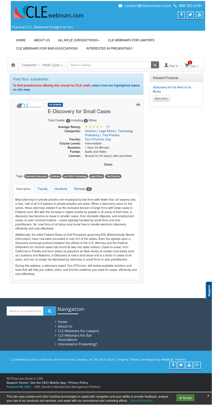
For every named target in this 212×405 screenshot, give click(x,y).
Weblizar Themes (173, 359)
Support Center (17, 382)
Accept (187, 398)
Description (23, 189)
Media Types (51, 65)
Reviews (82, 189)
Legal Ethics (107, 131)
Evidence (55, 176)
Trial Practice (111, 135)
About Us (42, 40)
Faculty (43, 189)
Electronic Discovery (36, 176)
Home (21, 40)
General (90, 131)
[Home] (13, 65)
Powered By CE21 (19, 387)
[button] (138, 104)
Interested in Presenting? (109, 48)
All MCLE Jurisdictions (78, 40)
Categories (29, 65)
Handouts (61, 189)
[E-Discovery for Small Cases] (29, 106)
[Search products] (155, 64)
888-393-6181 (190, 5)
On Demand (55, 104)
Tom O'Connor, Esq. (98, 139)
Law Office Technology (75, 176)
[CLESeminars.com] (48, 13)
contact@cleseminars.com (147, 5)
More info (160, 98)
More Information (141, 400)
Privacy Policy (78, 382)
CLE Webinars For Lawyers (131, 40)
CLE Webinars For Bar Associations (47, 48)
